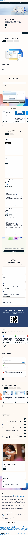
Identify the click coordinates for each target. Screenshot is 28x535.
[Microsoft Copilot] (5, 205)
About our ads (4, 534)
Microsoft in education (23, 525)
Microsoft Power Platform (17, 528)
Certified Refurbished (8, 525)
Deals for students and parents (7, 527)
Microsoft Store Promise (13, 525)
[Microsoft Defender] (16, 205)
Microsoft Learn (14, 529)
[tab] (4, 41)
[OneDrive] (7, 176)
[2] (2, 498)
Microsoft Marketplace (5, 530)
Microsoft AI (1, 528)
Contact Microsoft (10, 533)
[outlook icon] (5, 153)
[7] (2, 516)
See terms (8, 184)
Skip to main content (2, 0)
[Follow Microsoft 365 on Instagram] (14, 522)
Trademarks (22, 533)
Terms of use (19, 533)
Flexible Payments (18, 525)
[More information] (16, 194)
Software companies (10, 530)
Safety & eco (25, 533)
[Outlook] (5, 176)
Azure (6, 529)
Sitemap (7, 533)
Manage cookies (16, 533)
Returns (1, 525)
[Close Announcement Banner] (25, 2)
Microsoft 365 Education (13, 526)
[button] (11, 33)
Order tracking (3, 525)
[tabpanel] (14, 57)
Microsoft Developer (9, 529)
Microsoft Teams (22, 528)
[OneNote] (13, 205)
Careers (17, 530)
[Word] (7, 205)
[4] (2, 507)
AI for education (13, 527)
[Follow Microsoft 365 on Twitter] (10, 522)
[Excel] (8, 205)
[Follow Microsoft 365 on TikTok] (15, 522)
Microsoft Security (5, 528)
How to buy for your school (19, 526)
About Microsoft (20, 530)
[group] (8, 116)
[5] (2, 511)
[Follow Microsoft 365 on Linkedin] (9, 522)
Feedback (2, 533)
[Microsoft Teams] (17, 205)
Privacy (13, 533)
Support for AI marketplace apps (19, 529)
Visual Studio (14, 530)
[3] (2, 504)
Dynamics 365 (9, 528)
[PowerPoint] (10, 205)
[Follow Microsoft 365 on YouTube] (12, 522)
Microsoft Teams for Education (6, 526)
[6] (2, 513)
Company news (24, 530)
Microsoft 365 (12, 528)
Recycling (1, 534)
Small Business (3, 529)
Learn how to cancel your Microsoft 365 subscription (15, 495)
